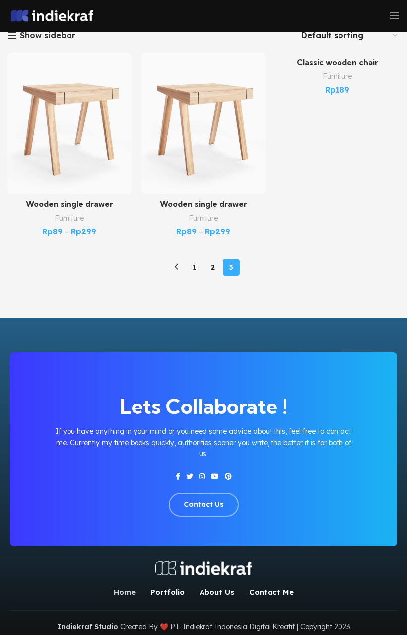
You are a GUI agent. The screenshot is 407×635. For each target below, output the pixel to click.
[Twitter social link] (189, 476)
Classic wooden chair (337, 62)
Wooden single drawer (69, 204)
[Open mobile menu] (395, 16)
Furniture (69, 218)
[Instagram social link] (202, 476)
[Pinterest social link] (228, 476)
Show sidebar (47, 35)
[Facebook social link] (178, 476)
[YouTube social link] (215, 476)
